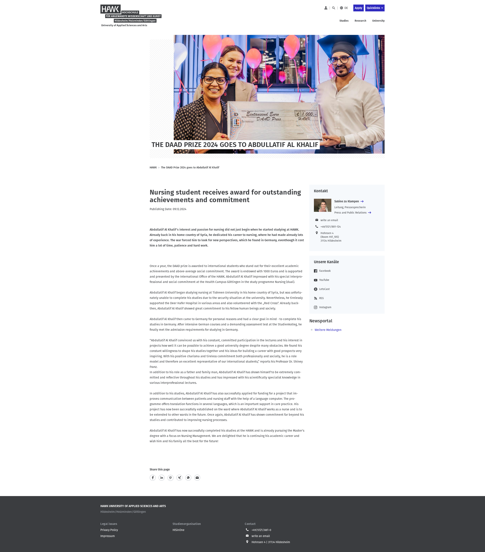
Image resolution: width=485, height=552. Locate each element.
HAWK (153, 167)
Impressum (107, 536)
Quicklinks (373, 8)
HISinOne (178, 530)
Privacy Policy (109, 530)
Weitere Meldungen (328, 330)
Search (333, 8)
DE (346, 8)
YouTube (324, 280)
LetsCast (324, 289)
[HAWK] (131, 16)
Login (326, 8)
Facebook (325, 270)
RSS (321, 298)
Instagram (325, 307)
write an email (329, 220)
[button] (153, 478)
